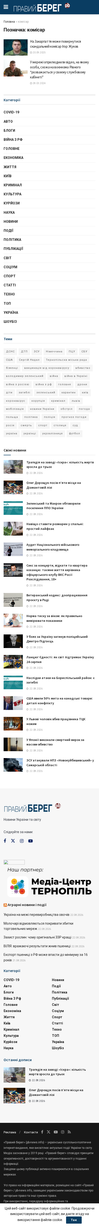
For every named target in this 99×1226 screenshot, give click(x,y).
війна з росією (17, 384)
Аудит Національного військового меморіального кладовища (52, 547)
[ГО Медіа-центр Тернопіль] (49, 882)
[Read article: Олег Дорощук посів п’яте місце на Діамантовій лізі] (13, 487)
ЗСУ (37, 351)
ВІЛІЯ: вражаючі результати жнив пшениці (37, 946)
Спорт (10, 276)
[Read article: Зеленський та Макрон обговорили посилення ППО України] (13, 508)
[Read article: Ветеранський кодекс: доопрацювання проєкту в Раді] (13, 600)
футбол (74, 433)
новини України (42, 408)
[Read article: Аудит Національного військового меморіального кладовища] (13, 549)
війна (54, 376)
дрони (82, 384)
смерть (26, 425)
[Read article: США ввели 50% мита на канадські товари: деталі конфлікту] (13, 703)
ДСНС (10, 351)
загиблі (24, 392)
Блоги (9, 130)
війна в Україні (75, 376)
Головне (11, 149)
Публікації (13, 249)
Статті (10, 285)
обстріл (67, 408)
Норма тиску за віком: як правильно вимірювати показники (54, 618)
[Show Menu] (6, 7)
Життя (10, 167)
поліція (49, 417)
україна (11, 433)
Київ (8, 176)
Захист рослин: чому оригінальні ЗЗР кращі (37, 937)
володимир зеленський (24, 376)
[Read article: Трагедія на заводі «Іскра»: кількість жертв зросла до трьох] (13, 467)
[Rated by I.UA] (14, 863)
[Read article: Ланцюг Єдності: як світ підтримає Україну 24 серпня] (13, 662)
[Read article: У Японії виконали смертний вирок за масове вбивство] (13, 744)
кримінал (58, 400)
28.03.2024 (39, 83)
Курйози (12, 203)
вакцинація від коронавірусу (46, 368)
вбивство (82, 368)
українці (30, 433)
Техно (9, 294)
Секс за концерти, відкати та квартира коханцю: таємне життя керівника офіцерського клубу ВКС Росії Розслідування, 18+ (56, 572)
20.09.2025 (39, 52)
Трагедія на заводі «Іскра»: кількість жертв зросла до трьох (57, 1071)
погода (84, 408)
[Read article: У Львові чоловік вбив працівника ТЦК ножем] (13, 723)
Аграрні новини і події (27, 904)
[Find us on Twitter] (13, 841)
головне (64, 384)
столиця (60, 425)
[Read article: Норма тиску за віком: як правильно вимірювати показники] (13, 620)
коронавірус (15, 400)
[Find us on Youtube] (30, 841)
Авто (8, 121)
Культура (12, 194)
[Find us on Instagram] (22, 841)
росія (10, 425)
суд (75, 425)
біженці (12, 368)
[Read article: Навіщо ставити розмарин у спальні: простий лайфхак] (13, 528)
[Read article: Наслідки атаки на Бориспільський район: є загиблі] (13, 682)
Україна (11, 312)
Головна (9, 21)
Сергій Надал (29, 359)
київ (85, 392)
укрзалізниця (52, 433)
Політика (12, 240)
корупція (38, 400)
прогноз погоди (74, 417)
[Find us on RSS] (69, 1132)
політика (31, 417)
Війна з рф (13, 140)
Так (74, 1220)
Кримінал (13, 185)
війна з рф (44, 384)
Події (8, 231)
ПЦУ (72, 351)
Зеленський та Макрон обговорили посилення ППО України (53, 505)
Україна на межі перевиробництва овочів (36, 915)
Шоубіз (10, 322)
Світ (8, 258)
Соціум (10, 267)
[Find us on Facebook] (5, 841)
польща (12, 417)
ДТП (24, 351)
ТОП (7, 303)
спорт (42, 425)
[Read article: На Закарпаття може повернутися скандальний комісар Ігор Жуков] (16, 47)
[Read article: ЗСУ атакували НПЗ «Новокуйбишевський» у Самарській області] (13, 765)
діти (9, 392)
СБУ (84, 351)
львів (76, 400)
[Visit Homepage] (41, 7)
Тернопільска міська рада (66, 359)
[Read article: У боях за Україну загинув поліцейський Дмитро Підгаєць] (13, 641)
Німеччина (54, 351)
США (9, 359)
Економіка (13, 158)
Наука (9, 212)
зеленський (46, 392)
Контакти (31, 1132)
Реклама (10, 1132)
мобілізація (15, 408)
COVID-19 (11, 112)
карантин (69, 392)
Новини (11, 221)
